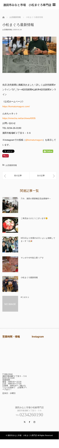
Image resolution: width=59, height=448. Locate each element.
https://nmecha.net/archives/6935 (19, 118)
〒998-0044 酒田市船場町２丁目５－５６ (14, 375)
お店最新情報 (7, 29)
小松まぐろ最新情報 (29, 277)
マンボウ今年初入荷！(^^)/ (32, 258)
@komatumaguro (34, 140)
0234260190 (31, 414)
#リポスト (25, 297)
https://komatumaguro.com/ (16, 106)
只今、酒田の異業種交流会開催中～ (36, 198)
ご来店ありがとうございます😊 (34, 218)
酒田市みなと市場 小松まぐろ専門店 (27, 4)
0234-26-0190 (8, 378)
